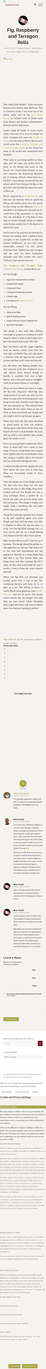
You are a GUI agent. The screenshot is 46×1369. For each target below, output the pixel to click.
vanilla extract (26, 300)
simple (6, 643)
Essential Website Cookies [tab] (10, 1143)
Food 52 (37, 206)
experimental (36, 48)
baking (20, 48)
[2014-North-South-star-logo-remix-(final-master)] (19, 5)
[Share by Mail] (7, 678)
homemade (28, 639)
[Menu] (39, 5)
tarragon (13, 643)
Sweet (24, 51)
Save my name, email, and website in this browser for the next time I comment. (24, 995)
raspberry (38, 639)
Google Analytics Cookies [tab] (10, 1232)
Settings (35, 1092)
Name (34, 970)
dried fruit (12, 639)
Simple (18, 51)
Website (34, 986)
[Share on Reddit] (7, 674)
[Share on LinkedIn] (7, 665)
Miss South (35, 51)
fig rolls (20, 639)
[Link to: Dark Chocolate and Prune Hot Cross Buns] (32, 726)
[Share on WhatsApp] (7, 657)
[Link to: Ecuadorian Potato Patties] (13, 763)
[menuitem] (33, 5)
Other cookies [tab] (5, 1332)
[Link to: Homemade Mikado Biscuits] (13, 727)
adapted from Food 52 (13, 268)
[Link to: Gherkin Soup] (32, 706)
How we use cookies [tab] (8, 1107)
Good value (11, 51)
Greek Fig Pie (31, 196)
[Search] (33, 5)
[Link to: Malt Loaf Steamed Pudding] (32, 745)
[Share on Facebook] (7, 649)
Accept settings (7, 1092)
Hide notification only (22, 1092)
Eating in (27, 48)
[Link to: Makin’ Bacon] (13, 704)
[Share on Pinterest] (7, 661)
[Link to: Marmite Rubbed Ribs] (13, 745)
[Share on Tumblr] (7, 669)
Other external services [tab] (9, 1270)
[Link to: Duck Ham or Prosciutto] (32, 763)
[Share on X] (7, 653)
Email (34, 978)
